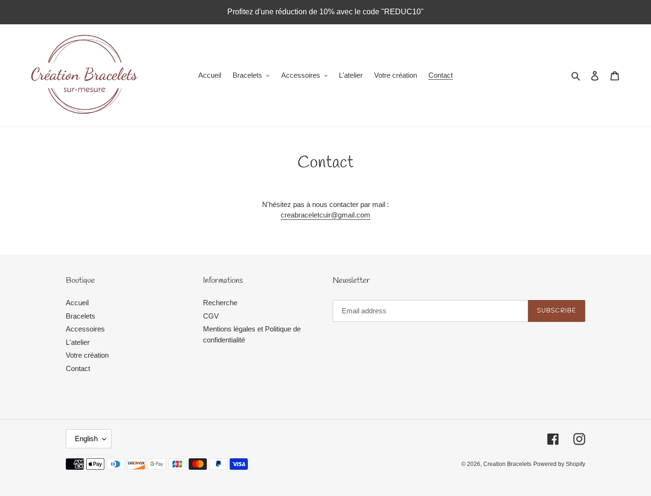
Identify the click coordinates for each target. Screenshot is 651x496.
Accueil (77, 303)
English (86, 438)
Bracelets (80, 316)
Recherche (220, 303)
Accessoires (85, 329)
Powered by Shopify (559, 464)
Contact (78, 368)
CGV (211, 316)
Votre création (87, 355)
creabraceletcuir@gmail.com (325, 215)
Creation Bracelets (507, 464)
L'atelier (78, 342)
